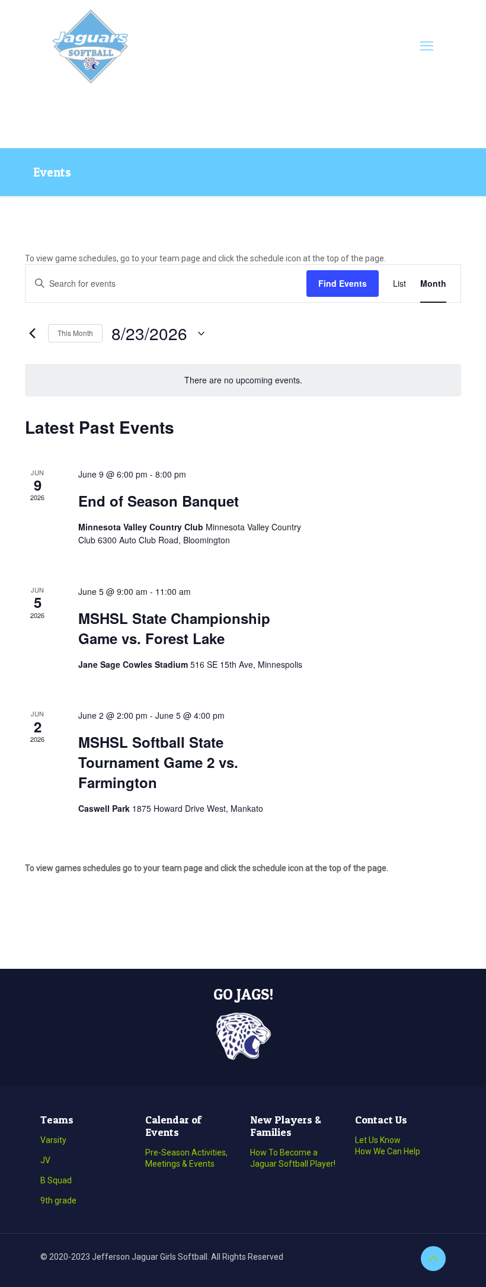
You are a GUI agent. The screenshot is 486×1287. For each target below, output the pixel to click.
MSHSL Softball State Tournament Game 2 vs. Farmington (158, 762)
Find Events (342, 283)
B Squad (56, 1180)
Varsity (53, 1140)
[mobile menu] (427, 46)
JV (45, 1160)
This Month (75, 333)
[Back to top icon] (433, 1258)
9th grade (58, 1200)
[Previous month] (32, 333)
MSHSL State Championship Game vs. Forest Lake (174, 628)
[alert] (243, 380)
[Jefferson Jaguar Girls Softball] (90, 46)
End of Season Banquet (158, 501)
